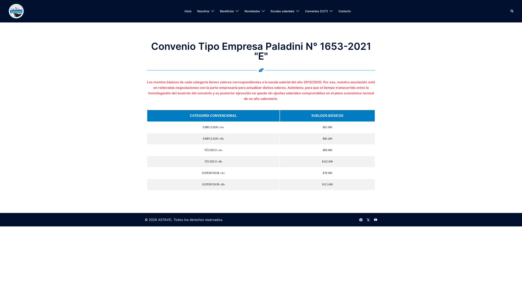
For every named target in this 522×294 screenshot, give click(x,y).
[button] (512, 11)
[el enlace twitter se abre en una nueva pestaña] (368, 220)
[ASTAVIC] (16, 11)
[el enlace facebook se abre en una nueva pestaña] (361, 220)
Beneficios (227, 11)
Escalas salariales (282, 11)
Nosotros (203, 11)
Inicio (188, 11)
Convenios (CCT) (316, 11)
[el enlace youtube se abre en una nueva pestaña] (375, 220)
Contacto (344, 11)
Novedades (252, 11)
